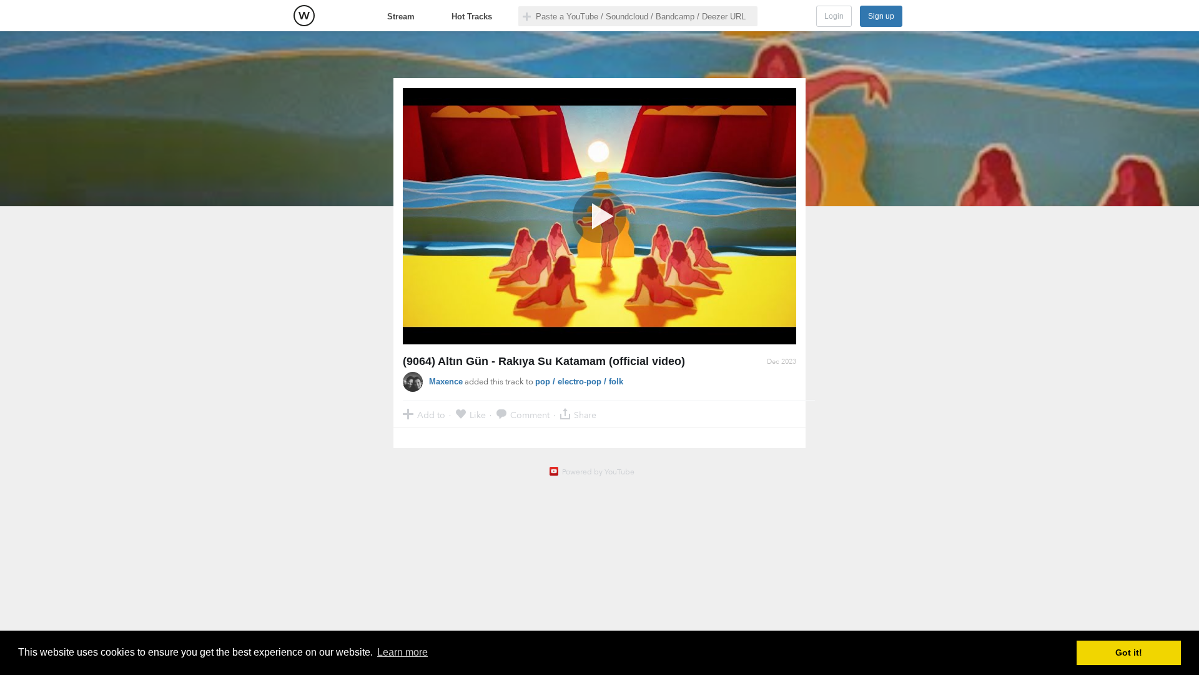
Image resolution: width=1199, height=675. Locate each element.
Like (478, 414)
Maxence (446, 381)
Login (834, 16)
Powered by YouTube (598, 472)
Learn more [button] (402, 652)
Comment (530, 414)
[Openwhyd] (304, 15)
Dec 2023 (781, 361)
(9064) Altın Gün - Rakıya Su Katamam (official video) (544, 361)
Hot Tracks (471, 16)
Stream (401, 16)
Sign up (881, 16)
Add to (431, 414)
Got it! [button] (1128, 653)
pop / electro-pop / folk (579, 381)
